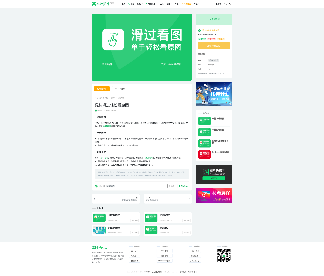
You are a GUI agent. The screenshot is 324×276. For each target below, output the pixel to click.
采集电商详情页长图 (220, 142)
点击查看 (214, 60)
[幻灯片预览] (151, 218)
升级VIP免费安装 (213, 46)
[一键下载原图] (204, 121)
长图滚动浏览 (114, 215)
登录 (219, 4)
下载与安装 (194, 251)
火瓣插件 (164, 255)
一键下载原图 (218, 118)
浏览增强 (121, 98)
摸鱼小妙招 (112, 233)
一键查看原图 (218, 129)
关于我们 (134, 251)
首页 (106, 98)
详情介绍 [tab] (102, 88)
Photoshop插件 (164, 260)
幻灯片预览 (165, 215)
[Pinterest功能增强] (204, 154)
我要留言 (134, 260)
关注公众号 (194, 260)
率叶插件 (164, 251)
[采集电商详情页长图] (204, 143)
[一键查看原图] (204, 132)
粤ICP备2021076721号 (187, 272)
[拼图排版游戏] (99, 230)
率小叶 (100, 110)
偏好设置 (104, 158)
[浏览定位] (151, 230)
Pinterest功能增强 (220, 152)
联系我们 (134, 255)
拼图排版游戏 (114, 227)
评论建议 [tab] (121, 88)
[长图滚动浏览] (99, 218)
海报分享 (184, 186)
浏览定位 (164, 227)
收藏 (173, 186)
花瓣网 (113, 98)
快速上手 (194, 255)
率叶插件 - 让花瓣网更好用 (153, 272)
